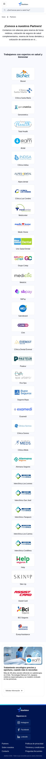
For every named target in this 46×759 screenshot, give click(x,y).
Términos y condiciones (34, 747)
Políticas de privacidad (34, 744)
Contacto (5, 751)
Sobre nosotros (8, 747)
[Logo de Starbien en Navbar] (23, 4)
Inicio (3, 17)
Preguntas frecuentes (33, 751)
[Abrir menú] (4, 3)
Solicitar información (13, 690)
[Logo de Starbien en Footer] (23, 709)
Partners (13, 17)
